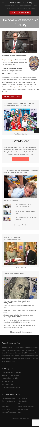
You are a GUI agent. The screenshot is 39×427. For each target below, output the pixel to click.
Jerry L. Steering (7, 60)
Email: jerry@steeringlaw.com (11, 387)
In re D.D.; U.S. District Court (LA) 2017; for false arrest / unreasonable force (19, 326)
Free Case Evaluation (21, 12)
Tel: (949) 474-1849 (7, 382)
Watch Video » (21, 268)
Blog (19, 412)
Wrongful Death (15, 87)
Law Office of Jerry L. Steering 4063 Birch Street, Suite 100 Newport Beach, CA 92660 (11, 373)
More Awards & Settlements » (21, 332)
